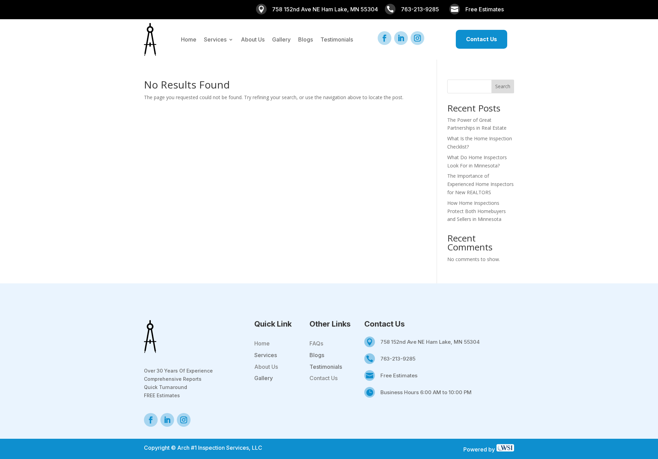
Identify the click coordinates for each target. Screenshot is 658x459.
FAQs (316, 343)
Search (502, 86)
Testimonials (336, 40)
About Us (253, 40)
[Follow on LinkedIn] (401, 38)
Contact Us (481, 39)
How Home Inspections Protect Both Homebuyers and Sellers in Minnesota (476, 211)
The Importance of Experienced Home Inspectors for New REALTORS (480, 184)
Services (215, 40)
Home (188, 40)
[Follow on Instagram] (417, 38)
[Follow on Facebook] (384, 38)
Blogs (305, 40)
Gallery (281, 40)
